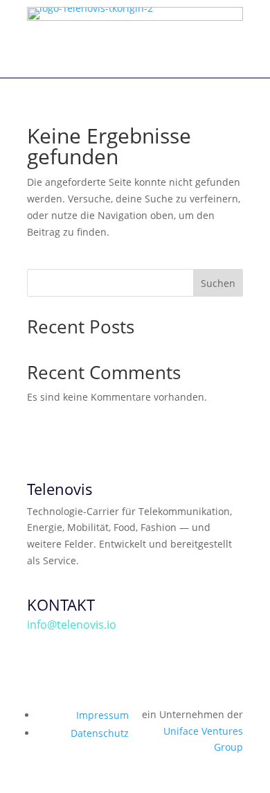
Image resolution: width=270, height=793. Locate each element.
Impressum (102, 715)
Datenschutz (100, 733)
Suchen (218, 283)
